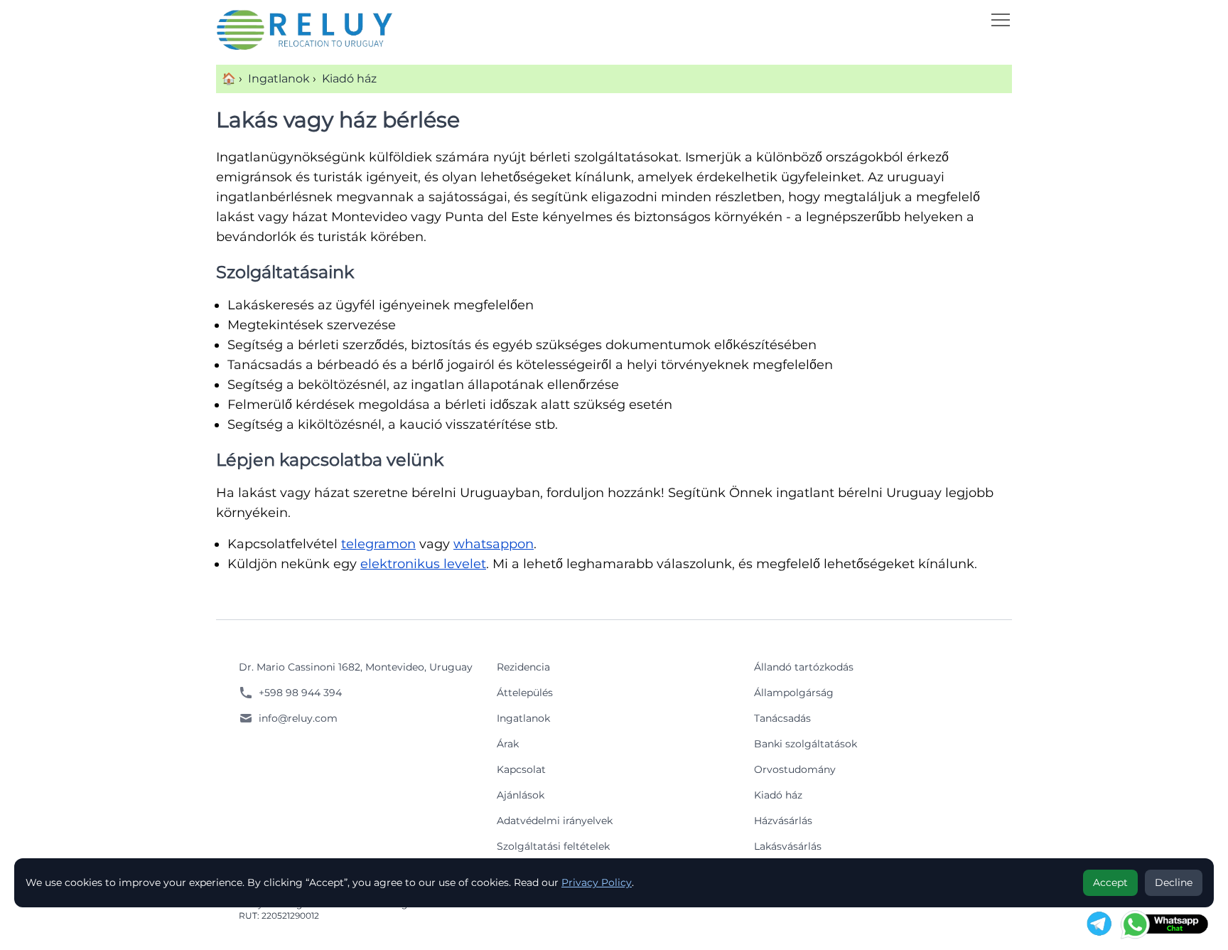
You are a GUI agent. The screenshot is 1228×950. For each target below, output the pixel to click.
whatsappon (493, 544)
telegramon (378, 544)
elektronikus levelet (423, 564)
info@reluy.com (298, 718)
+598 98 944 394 (300, 692)
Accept (1110, 882)
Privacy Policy (596, 882)
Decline (1173, 882)
